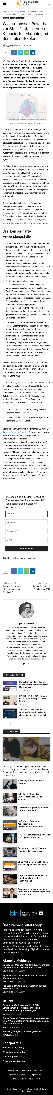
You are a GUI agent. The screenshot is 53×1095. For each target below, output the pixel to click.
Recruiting (20, 18)
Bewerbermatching (18, 558)
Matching (31, 558)
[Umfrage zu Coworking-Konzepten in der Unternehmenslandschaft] (10, 825)
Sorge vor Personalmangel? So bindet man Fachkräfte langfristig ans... (33, 878)
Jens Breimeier (14, 46)
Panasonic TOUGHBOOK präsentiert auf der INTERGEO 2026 (24, 987)
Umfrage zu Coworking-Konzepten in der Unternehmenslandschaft (30, 824)
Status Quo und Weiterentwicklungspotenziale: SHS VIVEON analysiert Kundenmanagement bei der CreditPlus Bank (26, 1021)
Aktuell (10, 12)
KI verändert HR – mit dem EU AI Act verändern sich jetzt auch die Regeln (33, 698)
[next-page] (8, 723)
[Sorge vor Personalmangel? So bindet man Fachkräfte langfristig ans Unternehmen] (10, 879)
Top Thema (7, 829)
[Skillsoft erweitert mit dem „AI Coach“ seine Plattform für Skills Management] (10, 686)
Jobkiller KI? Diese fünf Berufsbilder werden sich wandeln (30, 797)
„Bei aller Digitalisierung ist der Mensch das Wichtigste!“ (13, 589)
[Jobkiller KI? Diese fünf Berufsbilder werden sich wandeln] (10, 798)
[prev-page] (4, 723)
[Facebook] (14, 52)
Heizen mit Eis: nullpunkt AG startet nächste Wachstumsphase (24, 976)
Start (4, 12)
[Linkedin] (32, 52)
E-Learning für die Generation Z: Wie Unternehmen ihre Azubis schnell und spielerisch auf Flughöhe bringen (21, 1008)
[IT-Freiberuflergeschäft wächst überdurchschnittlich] (10, 811)
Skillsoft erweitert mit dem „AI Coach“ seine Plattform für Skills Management (33, 684)
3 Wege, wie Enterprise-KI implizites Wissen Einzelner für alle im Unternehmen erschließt (33, 712)
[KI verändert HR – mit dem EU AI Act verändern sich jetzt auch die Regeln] (10, 700)
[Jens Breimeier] (4, 45)
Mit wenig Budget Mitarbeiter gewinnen (22, 1031)
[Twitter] (20, 52)
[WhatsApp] (26, 52)
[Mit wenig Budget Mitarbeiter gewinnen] (10, 784)
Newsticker (8, 971)
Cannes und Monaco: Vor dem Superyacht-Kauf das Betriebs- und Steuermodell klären (26, 966)
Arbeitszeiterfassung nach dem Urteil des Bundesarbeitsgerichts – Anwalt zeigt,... (34, 892)
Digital (12, 18)
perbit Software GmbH (15, 432)
